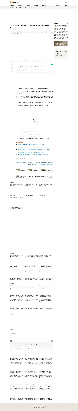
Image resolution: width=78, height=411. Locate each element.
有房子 (51, 5)
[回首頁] (14, 2)
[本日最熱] (67, 23)
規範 (11, 340)
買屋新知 (66, 5)
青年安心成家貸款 (59, 55)
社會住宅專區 (58, 53)
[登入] (65, 2)
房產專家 (44, 5)
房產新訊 (12, 5)
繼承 (16, 7)
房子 (17, 158)
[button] (67, 2)
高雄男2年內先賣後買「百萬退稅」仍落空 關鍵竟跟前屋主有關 (31, 144)
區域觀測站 (20, 5)
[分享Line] (11, 67)
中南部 (24, 158)
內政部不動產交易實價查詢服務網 (61, 51)
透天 (20, 158)
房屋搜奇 (28, 5)
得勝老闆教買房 (25, 138)
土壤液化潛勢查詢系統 (59, 57)
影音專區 (58, 5)
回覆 (51, 340)
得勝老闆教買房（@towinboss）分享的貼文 (34, 134)
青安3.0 (12, 7)
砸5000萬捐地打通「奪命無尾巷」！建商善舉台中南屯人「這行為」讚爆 (33, 154)
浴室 (25, 7)
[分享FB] (11, 65)
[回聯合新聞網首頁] (11, 2)
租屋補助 (20, 7)
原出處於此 (36, 138)
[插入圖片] (49, 341)
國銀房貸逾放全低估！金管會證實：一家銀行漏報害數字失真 (31, 152)
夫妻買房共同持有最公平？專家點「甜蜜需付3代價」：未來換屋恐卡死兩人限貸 (34, 147)
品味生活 (36, 5)
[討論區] (11, 70)
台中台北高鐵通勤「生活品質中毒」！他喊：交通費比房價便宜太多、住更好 (34, 149)
